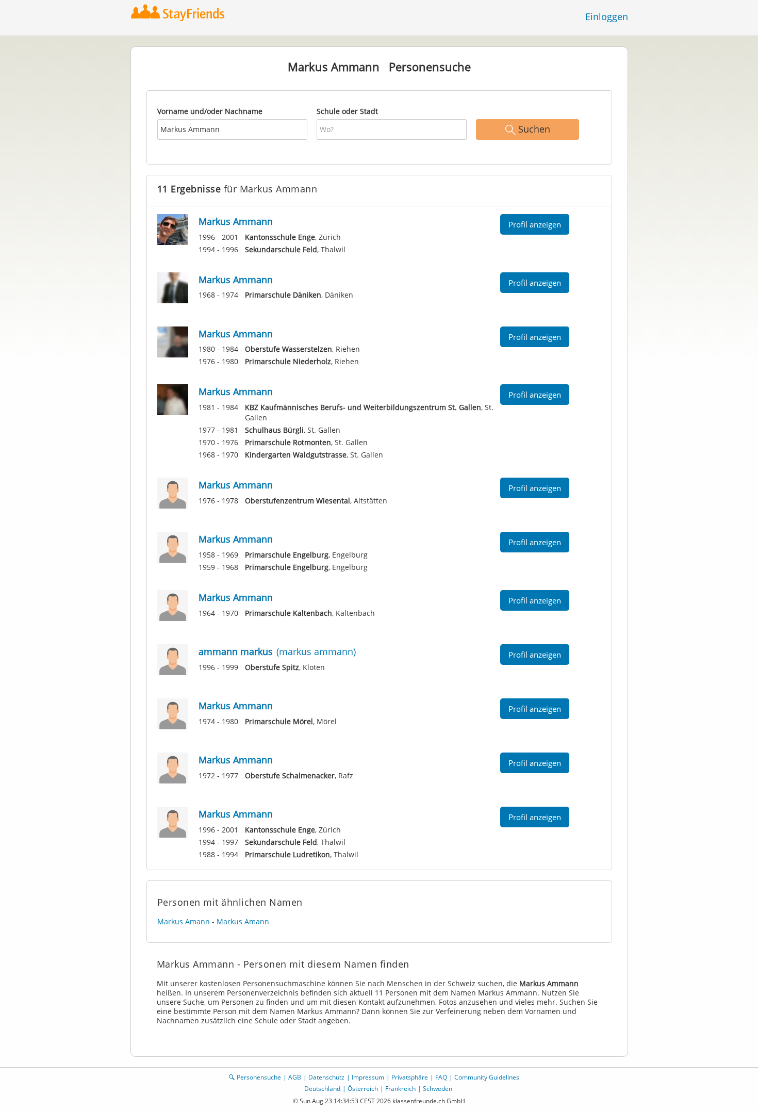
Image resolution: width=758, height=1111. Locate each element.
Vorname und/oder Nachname (209, 111)
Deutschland (322, 1088)
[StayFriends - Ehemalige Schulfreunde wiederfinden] (180, 12)
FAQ (441, 1077)
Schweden (437, 1088)
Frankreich (400, 1088)
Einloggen (606, 16)
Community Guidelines (486, 1077)
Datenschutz (326, 1077)
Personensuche (259, 1077)
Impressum (368, 1077)
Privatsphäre (409, 1077)
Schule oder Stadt (347, 111)
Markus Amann (183, 921)
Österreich (363, 1088)
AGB (294, 1077)
